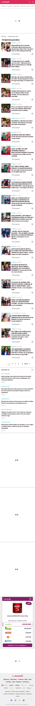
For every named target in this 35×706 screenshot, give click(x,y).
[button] (15, 54)
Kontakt (28, 691)
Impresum (7, 691)
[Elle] (12, 688)
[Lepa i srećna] (31, 685)
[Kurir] (11, 685)
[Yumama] (4, 2)
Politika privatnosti (20, 694)
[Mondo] (4, 685)
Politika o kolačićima (9, 694)
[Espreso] (17, 685)
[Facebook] (11, 700)
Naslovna (3, 36)
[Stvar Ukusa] (24, 685)
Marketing (29, 694)
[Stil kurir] (24, 688)
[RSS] (19, 700)
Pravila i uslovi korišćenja (18, 691)
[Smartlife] (18, 688)
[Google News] (23, 700)
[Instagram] (15, 700)
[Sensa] (6, 688)
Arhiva (26, 363)
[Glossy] (29, 688)
